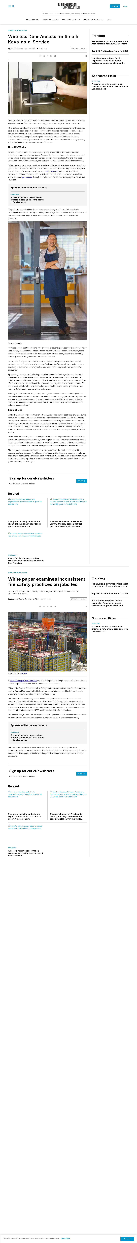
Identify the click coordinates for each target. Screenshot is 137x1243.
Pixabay (24, 673)
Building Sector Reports (93, 19)
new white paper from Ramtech (23, 681)
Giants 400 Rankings (51, 19)
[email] (55, 56)
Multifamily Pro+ (32, 19)
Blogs (109, 19)
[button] (9, 6)
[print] (86, 56)
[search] (13, 6)
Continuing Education (71, 19)
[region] (68, 1239)
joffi (16, 673)
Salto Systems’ (52, 171)
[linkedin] (44, 56)
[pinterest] (51, 56)
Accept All (127, 1239)
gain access (27, 177)
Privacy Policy (65, 1238)
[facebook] (40, 56)
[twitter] (48, 56)
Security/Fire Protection (17, 30)
